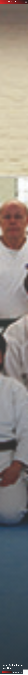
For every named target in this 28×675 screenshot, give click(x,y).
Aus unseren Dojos (7, 672)
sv (21, 672)
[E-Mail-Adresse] (18, 2)
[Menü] (26, 2)
